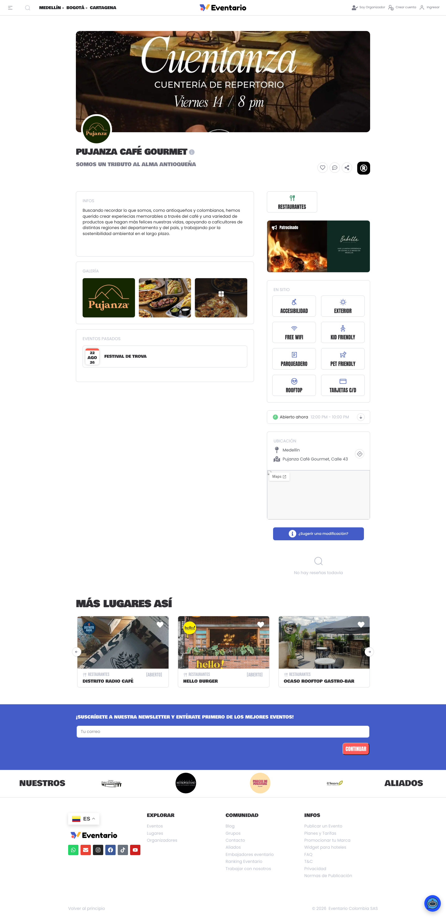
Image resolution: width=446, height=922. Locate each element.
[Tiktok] (123, 850)
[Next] (369, 652)
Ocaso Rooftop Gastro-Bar (319, 681)
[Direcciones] (359, 453)
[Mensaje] (335, 167)
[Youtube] (135, 850)
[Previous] (76, 652)
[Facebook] (110, 850)
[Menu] (11, 8)
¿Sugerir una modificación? (323, 533)
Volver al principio (86, 908)
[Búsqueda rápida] (30, 7)
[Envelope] (86, 850)
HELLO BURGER (200, 681)
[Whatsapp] (73, 850)
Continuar (356, 749)
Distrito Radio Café (108, 681)
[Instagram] (98, 850)
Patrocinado (289, 227)
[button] (322, 167)
